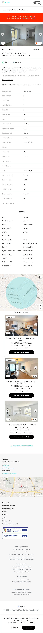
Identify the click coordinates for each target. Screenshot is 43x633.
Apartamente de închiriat (21, 589)
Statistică (22, 622)
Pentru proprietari (8, 508)
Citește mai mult (7, 80)
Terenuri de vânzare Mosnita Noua (21, 581)
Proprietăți (5, 503)
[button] (2, 34)
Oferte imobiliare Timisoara (11, 85)
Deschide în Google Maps (9, 473)
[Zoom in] (40, 305)
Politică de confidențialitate (10, 524)
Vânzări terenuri (22, 576)
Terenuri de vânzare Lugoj (21, 579)
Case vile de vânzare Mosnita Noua (21, 566)
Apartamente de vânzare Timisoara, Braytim (21, 559)
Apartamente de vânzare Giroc (21, 549)
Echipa (4, 511)
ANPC (4, 518)
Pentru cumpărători (8, 505)
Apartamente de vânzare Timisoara (21, 552)
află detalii (25, 618)
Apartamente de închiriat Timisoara (22, 592)
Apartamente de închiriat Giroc (21, 594)
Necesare (13, 622)
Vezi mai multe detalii (21, 352)
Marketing (32, 622)
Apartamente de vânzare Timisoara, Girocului (21, 557)
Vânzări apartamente (21, 547)
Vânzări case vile (21, 564)
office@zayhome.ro (8, 468)
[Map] (21, 292)
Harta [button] (39, 43)
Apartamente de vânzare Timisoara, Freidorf (21, 554)
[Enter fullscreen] (40, 276)
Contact (4, 514)
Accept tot (29, 628)
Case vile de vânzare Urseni (21, 571)
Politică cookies (7, 521)
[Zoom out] (40, 308)
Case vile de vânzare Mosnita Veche (21, 569)
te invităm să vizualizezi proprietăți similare (21, 18)
